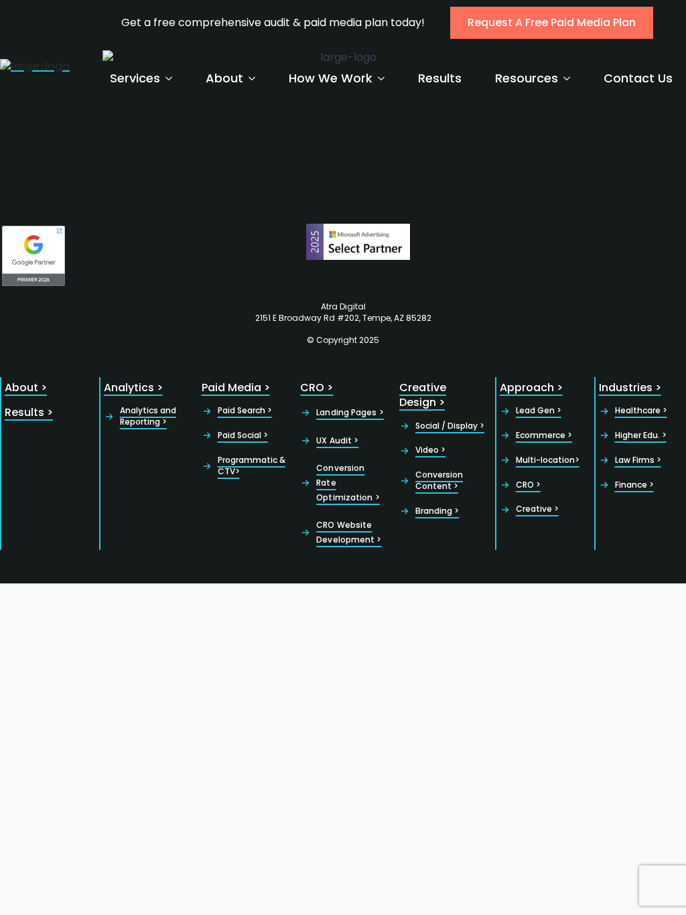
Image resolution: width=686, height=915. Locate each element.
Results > (29, 412)
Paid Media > (236, 387)
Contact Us (638, 78)
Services (135, 78)
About (224, 78)
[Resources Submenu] (571, 78)
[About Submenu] (256, 78)
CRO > (316, 387)
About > (26, 387)
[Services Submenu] (173, 78)
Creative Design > (422, 395)
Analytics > (133, 387)
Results (440, 78)
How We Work (330, 78)
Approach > (531, 387)
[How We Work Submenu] (385, 78)
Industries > (630, 387)
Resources (526, 78)
